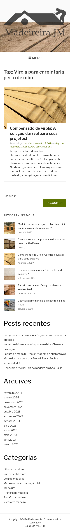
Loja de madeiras (14, 478)
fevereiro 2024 (13, 393)
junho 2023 (10, 430)
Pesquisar (10, 196)
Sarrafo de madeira (15, 497)
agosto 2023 (12, 421)
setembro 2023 (13, 416)
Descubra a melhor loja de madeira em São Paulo (33, 368)
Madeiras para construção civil (36, 146)
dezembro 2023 (13, 402)
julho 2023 (10, 425)
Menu (37, 57)
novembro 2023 (13, 407)
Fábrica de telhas (14, 469)
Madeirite (9, 488)
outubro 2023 (12, 411)
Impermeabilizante (15, 474)
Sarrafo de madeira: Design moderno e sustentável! (35, 353)
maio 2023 (10, 435)
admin (27, 143)
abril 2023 (10, 439)
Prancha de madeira (16, 492)
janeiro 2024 (11, 397)
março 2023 (11, 444)
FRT (44, 526)
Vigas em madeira (15, 502)
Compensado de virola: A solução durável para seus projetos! (34, 133)
